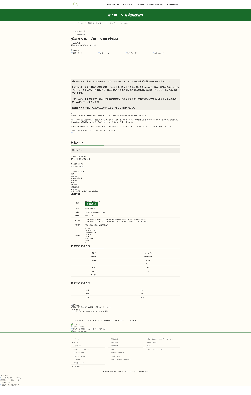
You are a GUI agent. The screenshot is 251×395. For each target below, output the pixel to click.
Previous (70, 65)
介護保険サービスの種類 (117, 352)
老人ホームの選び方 (78, 352)
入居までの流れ (77, 346)
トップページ (75, 339)
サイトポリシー (93, 321)
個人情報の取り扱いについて (114, 321)
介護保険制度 (114, 342)
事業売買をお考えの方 (153, 342)
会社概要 (149, 346)
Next (181, 65)
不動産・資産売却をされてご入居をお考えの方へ (160, 339)
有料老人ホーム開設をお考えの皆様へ (121, 359)
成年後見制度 (114, 346)
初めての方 (75, 342)
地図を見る (92, 204)
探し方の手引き (76, 366)
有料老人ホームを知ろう (79, 356)
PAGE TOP (4, 376)
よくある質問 (76, 359)
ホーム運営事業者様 (115, 356)
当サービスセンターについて (155, 349)
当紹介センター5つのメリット (81, 349)
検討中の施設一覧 (79, 31)
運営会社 (133, 321)
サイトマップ (78, 321)
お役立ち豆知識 (114, 339)
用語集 (112, 349)
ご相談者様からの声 (78, 363)
